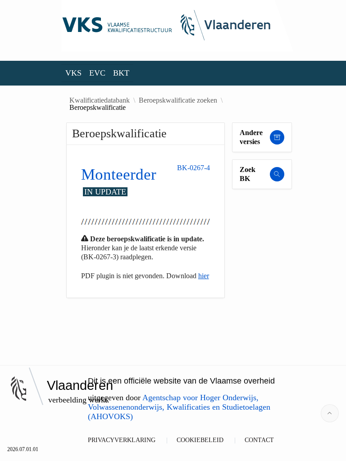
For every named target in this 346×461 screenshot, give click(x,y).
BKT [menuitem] (121, 72)
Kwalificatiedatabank (99, 100)
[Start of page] (330, 413)
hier (203, 276)
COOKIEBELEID (200, 440)
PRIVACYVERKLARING (121, 440)
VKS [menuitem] (73, 72)
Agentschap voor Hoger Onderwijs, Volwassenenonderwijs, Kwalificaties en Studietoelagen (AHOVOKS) (179, 407)
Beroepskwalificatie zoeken (178, 100)
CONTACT (259, 440)
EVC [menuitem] (97, 72)
